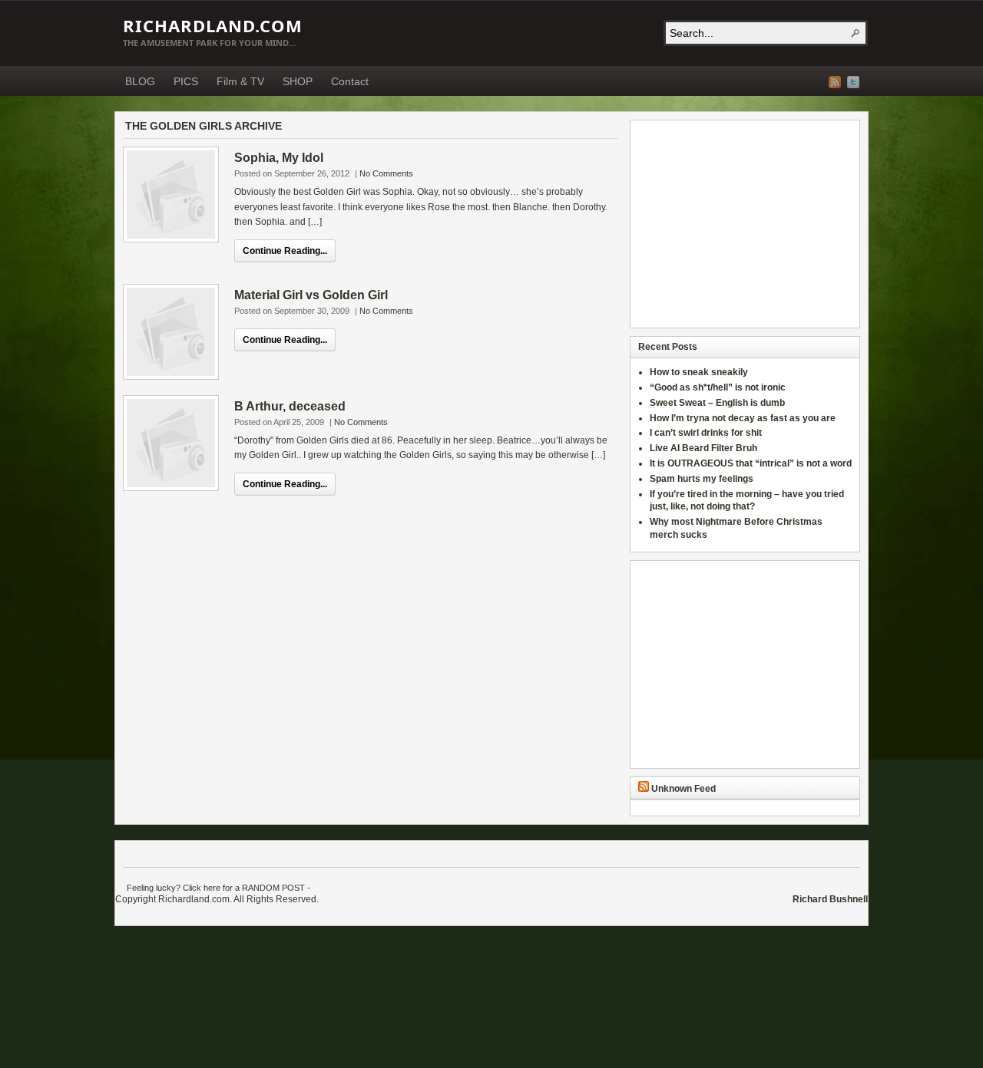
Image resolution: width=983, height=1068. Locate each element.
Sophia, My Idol (278, 157)
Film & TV (240, 81)
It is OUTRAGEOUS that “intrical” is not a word (751, 463)
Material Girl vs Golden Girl (311, 295)
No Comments (386, 173)
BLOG (140, 81)
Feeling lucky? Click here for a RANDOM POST (216, 887)
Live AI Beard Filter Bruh (703, 448)
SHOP (298, 81)
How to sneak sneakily (700, 372)
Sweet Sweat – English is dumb (717, 402)
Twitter (853, 82)
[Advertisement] (734, 224)
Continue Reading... (285, 251)
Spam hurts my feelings (703, 478)
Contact (350, 81)
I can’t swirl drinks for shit (706, 432)
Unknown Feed (683, 788)
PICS (186, 81)
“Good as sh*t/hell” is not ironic (719, 387)
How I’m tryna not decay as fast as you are (743, 418)
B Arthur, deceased (290, 406)
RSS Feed (835, 82)
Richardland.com (213, 25)
